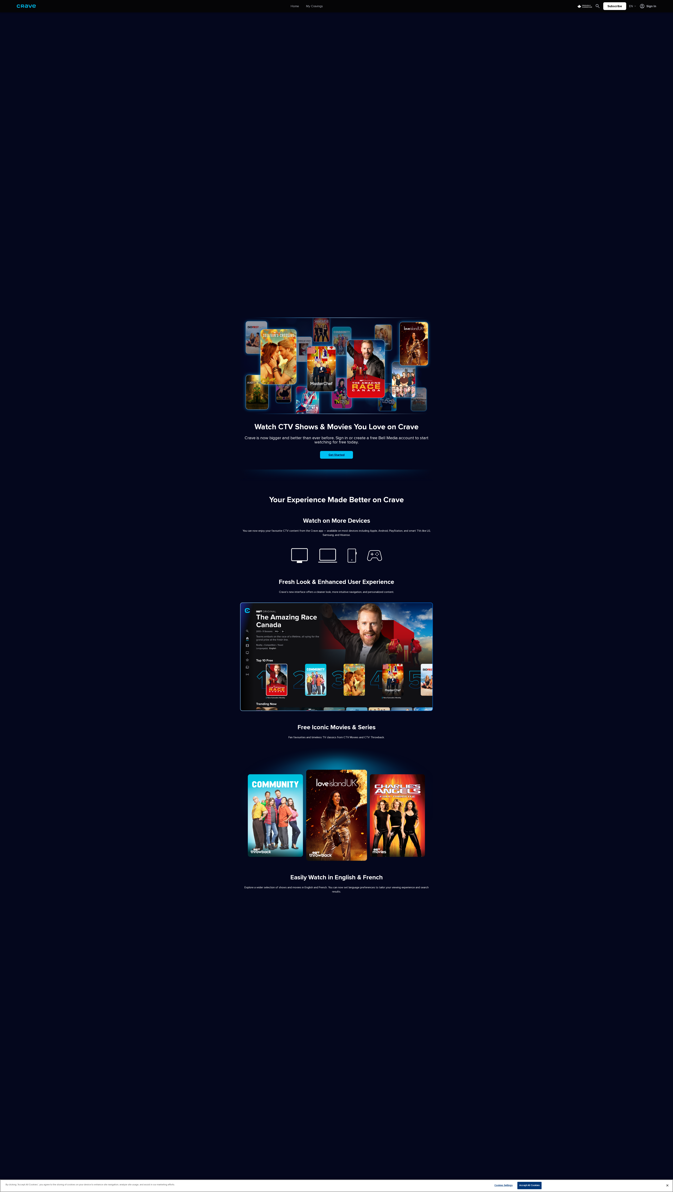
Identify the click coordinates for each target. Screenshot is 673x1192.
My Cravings (314, 6)
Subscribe (614, 6)
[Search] (597, 6)
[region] (336, 1186)
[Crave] (26, 6)
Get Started (336, 455)
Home (295, 6)
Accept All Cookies (529, 1185)
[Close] (667, 1185)
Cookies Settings (503, 1185)
